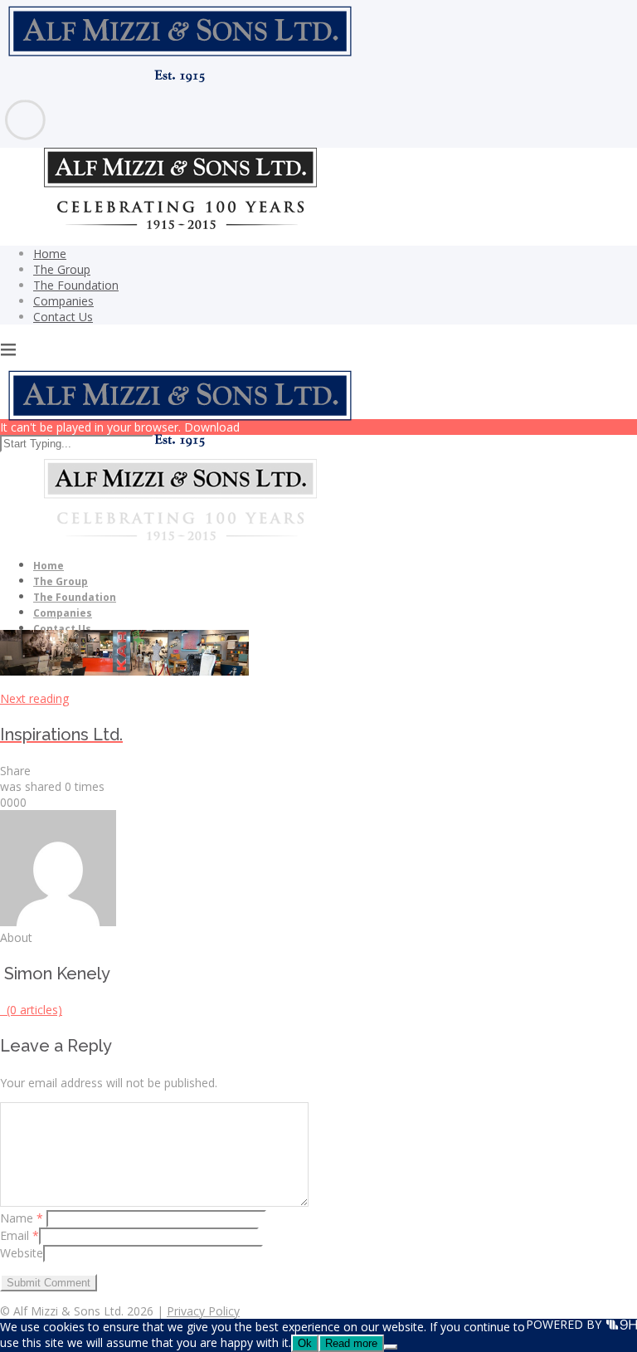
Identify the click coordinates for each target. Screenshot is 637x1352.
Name (21, 1218)
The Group (61, 269)
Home (49, 253)
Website (21, 1253)
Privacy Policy (203, 1311)
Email (19, 1235)
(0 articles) (31, 1010)
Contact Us (63, 317)
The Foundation (76, 285)
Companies (63, 301)
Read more (351, 1343)
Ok (305, 1343)
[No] (390, 1347)
